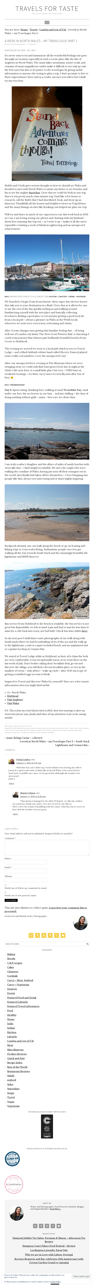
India (10, 1023)
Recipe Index (14, 1062)
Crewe (71, 728)
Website (8, 876)
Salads (10, 1075)
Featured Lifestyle (17, 1002)
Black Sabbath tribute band (21, 728)
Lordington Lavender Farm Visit (49, 1250)
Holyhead (23, 730)
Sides (10, 1084)
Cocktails (12, 976)
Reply (11, 783)
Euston (7, 730)
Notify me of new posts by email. (20, 895)
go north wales (14, 730)
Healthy (11, 1015)
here (84, 631)
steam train (15, 732)
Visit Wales (13, 703)
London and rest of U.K (19, 726)
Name (8, 858)
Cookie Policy (55, 1282)
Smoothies (13, 1088)
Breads (11, 958)
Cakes (10, 967)
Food (10, 1010)
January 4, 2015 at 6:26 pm (33, 796)
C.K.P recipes (14, 963)
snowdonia (70, 730)
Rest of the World (17, 1067)
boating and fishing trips (38, 728)
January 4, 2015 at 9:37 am (28, 763)
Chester (66, 728)
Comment (10, 838)
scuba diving (62, 730)
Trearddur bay (24, 732)
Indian (11, 1028)
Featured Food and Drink (21, 997)
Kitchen (11, 1032)
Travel (29, 726)
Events (11, 993)
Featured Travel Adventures (23, 1006)
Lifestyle (12, 1036)
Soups (10, 1093)
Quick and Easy (16, 1058)
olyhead (13, 696)
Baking (11, 954)
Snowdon (34, 192)
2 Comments (32, 44)
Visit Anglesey (15, 699)
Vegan (10, 1101)
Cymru (76, 728)
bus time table (51, 728)
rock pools (54, 730)
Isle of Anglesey (31, 730)
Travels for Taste (47, 8)
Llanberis (39, 730)
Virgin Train (33, 732)
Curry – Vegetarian (18, 984)
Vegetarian (13, 1106)
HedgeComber (23, 760)
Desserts (12, 989)
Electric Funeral (83, 728)
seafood (11, 1080)
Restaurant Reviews (18, 1071)
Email (8, 867)
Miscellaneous (15, 1049)
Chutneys (12, 971)
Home (10, 1019)
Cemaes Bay (59, 728)
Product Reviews (17, 1054)
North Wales (47, 730)
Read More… (55, 1209)
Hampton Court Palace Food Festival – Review (49, 1246)
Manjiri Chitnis (27, 793)
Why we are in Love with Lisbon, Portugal (49, 1254)
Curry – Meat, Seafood (20, 980)
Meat (10, 1045)
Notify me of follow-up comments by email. (26, 888)
